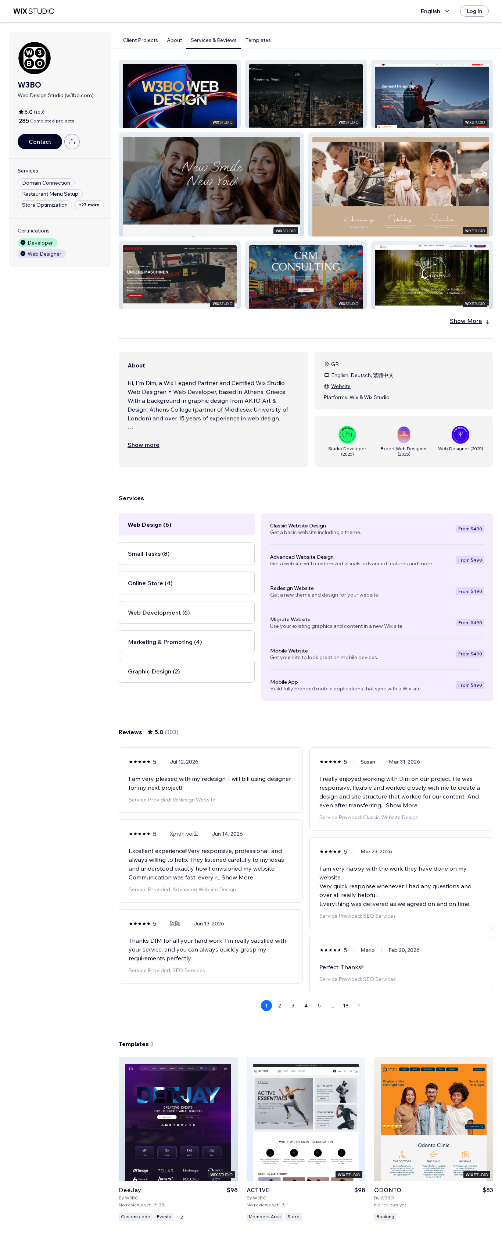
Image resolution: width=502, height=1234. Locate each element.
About (174, 40)
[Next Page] (359, 1005)
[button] (180, 94)
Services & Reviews (214, 40)
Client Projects (140, 40)
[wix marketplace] (33, 11)
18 (346, 1005)
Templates (258, 40)
